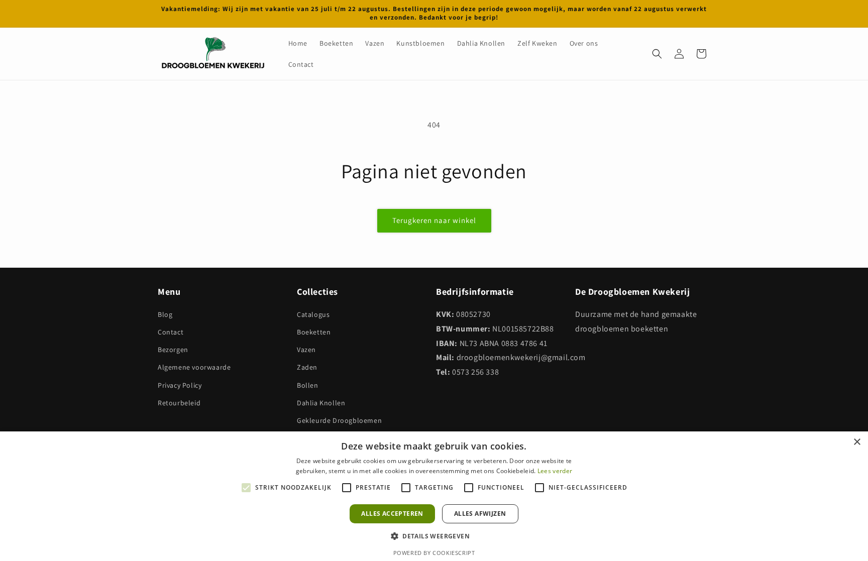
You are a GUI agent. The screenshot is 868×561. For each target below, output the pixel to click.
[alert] (434, 496)
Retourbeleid (179, 402)
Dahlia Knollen (321, 402)
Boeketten (314, 331)
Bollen (307, 385)
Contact (170, 331)
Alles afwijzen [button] (480, 513)
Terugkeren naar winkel (434, 220)
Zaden (307, 367)
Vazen (306, 349)
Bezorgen (173, 349)
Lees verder (554, 471)
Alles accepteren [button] (392, 513)
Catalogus (313, 314)
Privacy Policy (179, 385)
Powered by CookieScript (434, 552)
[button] (657, 54)
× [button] (856, 442)
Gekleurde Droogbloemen (339, 420)
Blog (165, 314)
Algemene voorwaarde (194, 367)
